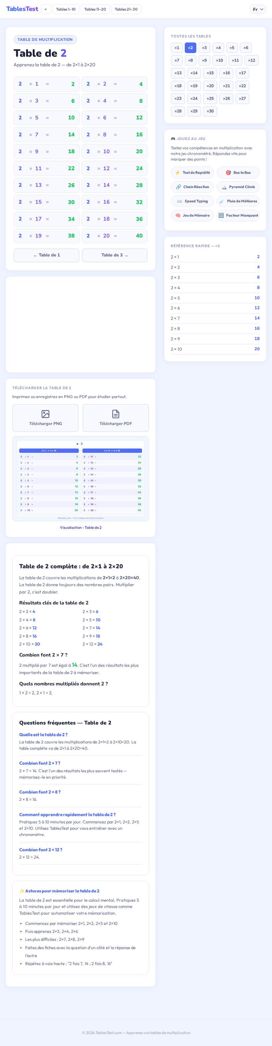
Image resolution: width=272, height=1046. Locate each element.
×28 (177, 111)
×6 (245, 47)
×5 (232, 47)
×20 (210, 86)
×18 (177, 86)
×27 (242, 98)
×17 (242, 73)
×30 (210, 111)
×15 (210, 73)
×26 (226, 98)
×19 (193, 86)
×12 (251, 60)
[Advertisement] (80, 324)
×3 (204, 47)
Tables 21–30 (126, 9)
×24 (193, 98)
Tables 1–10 (66, 9)
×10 (219, 60)
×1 (176, 47)
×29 (193, 111)
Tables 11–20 (95, 9)
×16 (226, 73)
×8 (190, 60)
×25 (210, 98)
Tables (22, 9)
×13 (177, 73)
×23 (177, 98)
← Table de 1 (46, 255)
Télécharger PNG (45, 423)
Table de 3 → (115, 255)
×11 (235, 60)
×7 (176, 60)
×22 (242, 86)
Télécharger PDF (116, 423)
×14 (193, 73)
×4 (218, 47)
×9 (204, 60)
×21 (226, 86)
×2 (190, 47)
